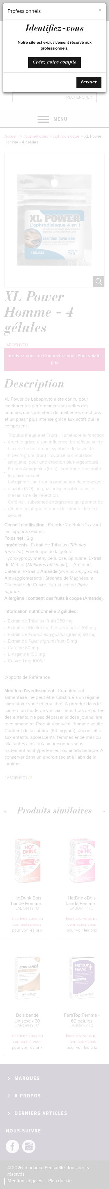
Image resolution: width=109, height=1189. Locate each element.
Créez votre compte (54, 62)
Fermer (89, 82)
